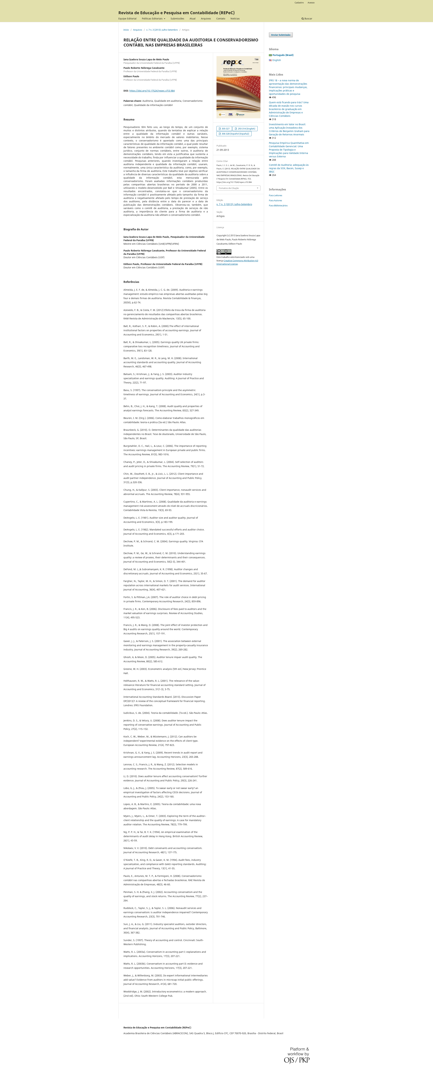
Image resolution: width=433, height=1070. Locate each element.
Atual (193, 18)
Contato (220, 18)
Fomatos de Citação (229, 188)
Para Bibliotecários (278, 205)
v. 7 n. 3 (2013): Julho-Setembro (162, 29)
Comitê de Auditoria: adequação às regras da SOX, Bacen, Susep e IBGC (289, 168)
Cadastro (299, 2)
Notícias (235, 18)
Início (126, 29)
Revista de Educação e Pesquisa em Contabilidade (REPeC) (176, 12)
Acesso (311, 2)
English (276, 60)
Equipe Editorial (127, 18)
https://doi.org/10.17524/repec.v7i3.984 (152, 90)
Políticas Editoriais (152, 18)
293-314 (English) (246, 128)
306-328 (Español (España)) (235, 133)
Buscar (308, 18)
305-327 (225, 128)
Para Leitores (275, 195)
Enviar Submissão (280, 34)
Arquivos (206, 18)
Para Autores (275, 200)
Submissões (177, 18)
